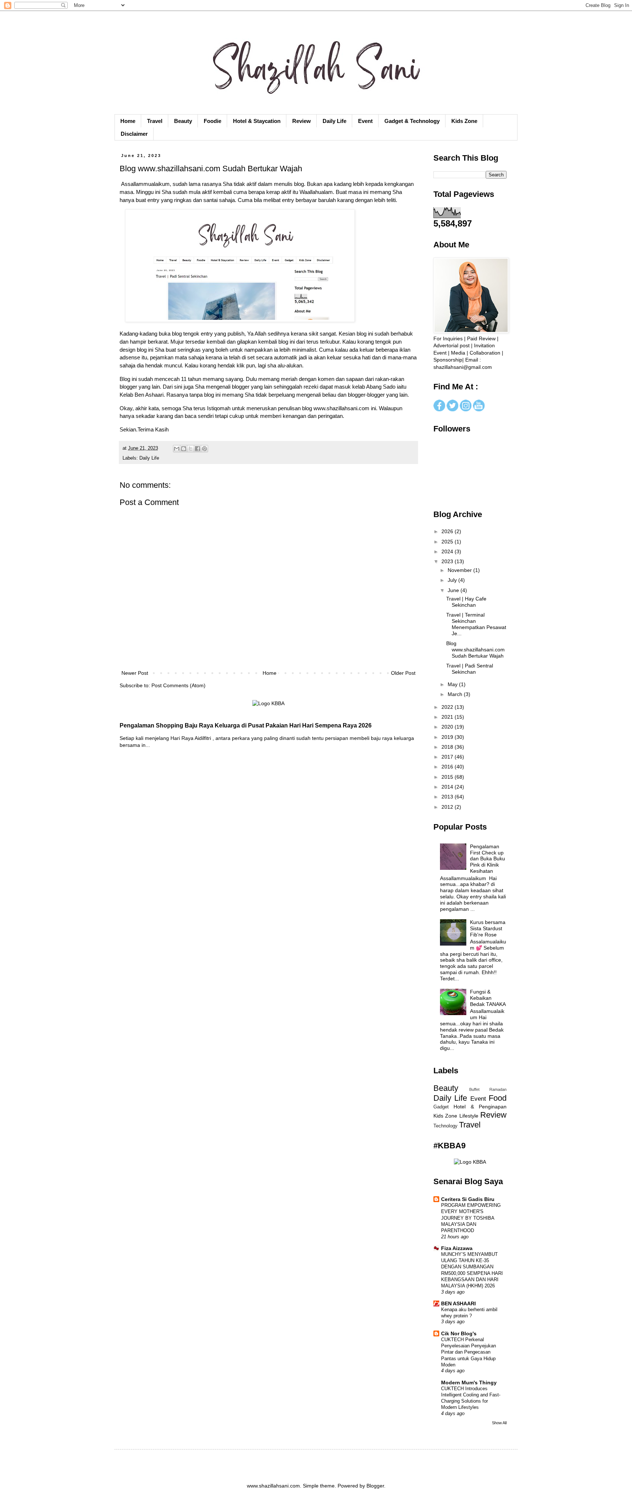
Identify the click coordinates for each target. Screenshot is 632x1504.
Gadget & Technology (412, 121)
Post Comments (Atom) (178, 685)
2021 (448, 717)
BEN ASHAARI (458, 1303)
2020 (448, 727)
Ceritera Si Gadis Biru (467, 1199)
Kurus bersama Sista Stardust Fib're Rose (487, 928)
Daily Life (334, 121)
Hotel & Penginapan (480, 1107)
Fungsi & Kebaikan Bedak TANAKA (488, 998)
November (460, 570)
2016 (448, 767)
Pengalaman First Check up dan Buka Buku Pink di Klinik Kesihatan (487, 858)
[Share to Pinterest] (204, 448)
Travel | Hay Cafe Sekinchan (466, 602)
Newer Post (134, 673)
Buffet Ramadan (488, 1089)
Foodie (212, 121)
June (454, 590)
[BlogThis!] (183, 448)
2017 (448, 757)
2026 (448, 531)
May (453, 684)
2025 (448, 542)
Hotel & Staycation (257, 121)
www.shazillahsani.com (341, 408)
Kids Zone (464, 121)
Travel (154, 121)
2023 (448, 561)
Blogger (375, 1486)
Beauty (183, 121)
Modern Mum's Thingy (469, 1382)
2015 (448, 777)
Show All (499, 1423)
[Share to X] (190, 448)
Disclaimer (134, 134)
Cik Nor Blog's (459, 1333)
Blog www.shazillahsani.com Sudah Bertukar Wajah (475, 649)
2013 (448, 797)
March (456, 694)
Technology (445, 1126)
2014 (448, 787)
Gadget (441, 1107)
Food (498, 1098)
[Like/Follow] (439, 409)
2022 (448, 707)
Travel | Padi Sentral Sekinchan (469, 669)
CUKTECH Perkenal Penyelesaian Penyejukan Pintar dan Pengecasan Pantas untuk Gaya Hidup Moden (468, 1352)
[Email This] (176, 448)
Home (127, 121)
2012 (448, 807)
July (453, 580)
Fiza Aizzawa (457, 1248)
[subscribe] (479, 409)
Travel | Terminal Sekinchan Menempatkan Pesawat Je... (476, 624)
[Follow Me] (452, 409)
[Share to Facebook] (197, 448)
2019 (448, 737)
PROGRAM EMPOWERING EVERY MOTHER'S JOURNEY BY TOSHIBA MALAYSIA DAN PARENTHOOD (471, 1217)
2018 (448, 747)
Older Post (403, 673)
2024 (448, 551)
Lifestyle (468, 1116)
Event (365, 121)
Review (301, 121)
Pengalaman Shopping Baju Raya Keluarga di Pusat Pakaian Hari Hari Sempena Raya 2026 (246, 725)
